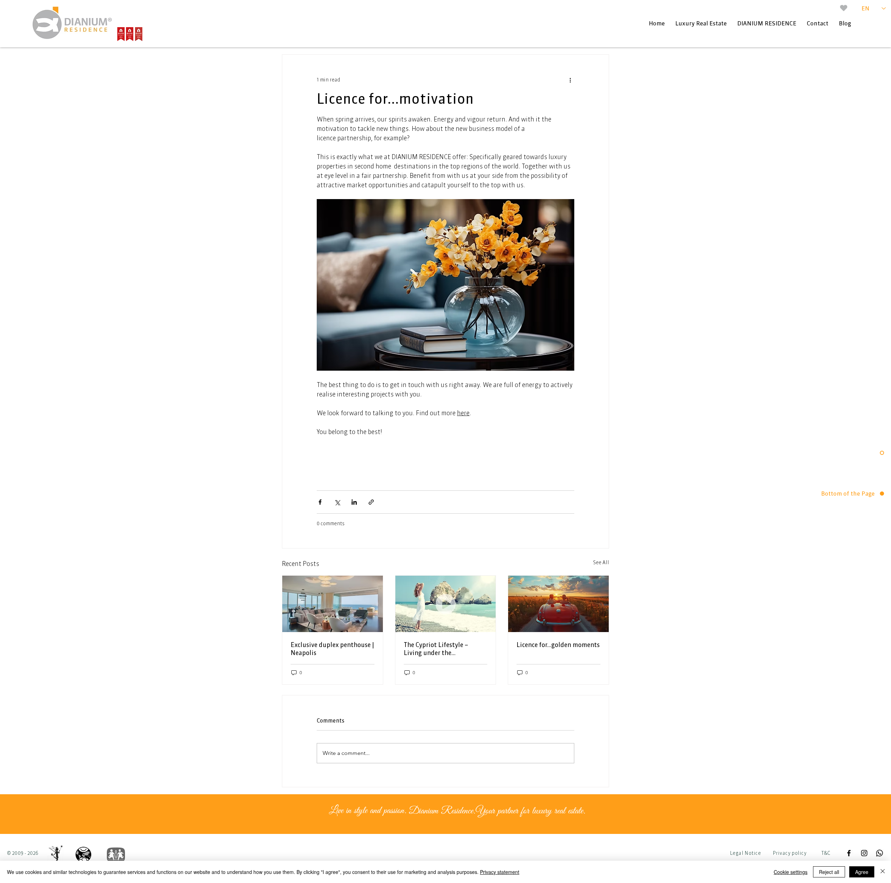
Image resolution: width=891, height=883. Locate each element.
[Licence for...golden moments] (558, 604)
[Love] (844, 8)
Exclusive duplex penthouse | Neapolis (332, 649)
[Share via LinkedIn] (354, 502)
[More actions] (570, 80)
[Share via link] (371, 502)
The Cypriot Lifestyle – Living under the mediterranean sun (436, 649)
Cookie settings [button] (790, 871)
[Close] (882, 871)
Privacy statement (499, 871)
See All (601, 562)
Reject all (829, 871)
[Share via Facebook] (320, 502)
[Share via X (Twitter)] (337, 502)
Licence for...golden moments (558, 645)
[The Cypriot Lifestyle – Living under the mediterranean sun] (445, 604)
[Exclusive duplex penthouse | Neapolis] (332, 604)
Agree (861, 871)
